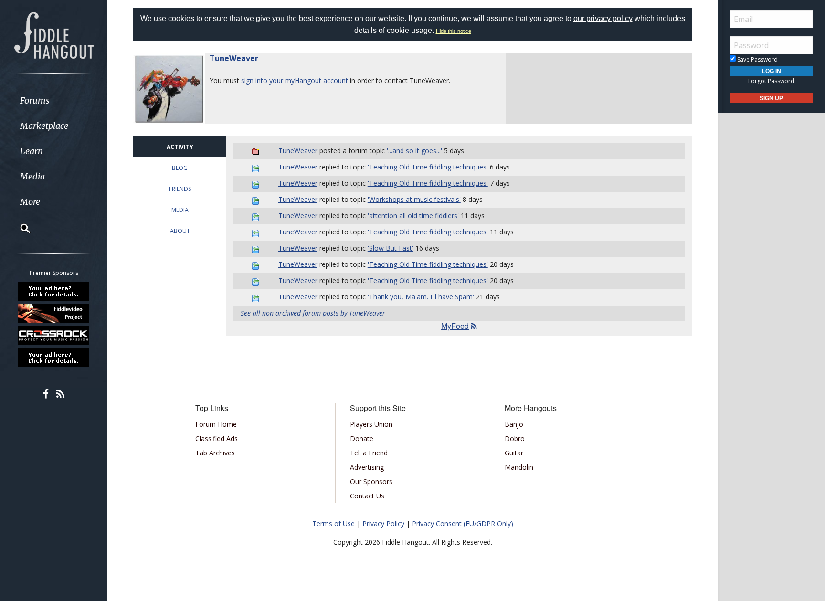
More (30, 201)
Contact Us (367, 495)
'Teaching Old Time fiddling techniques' (428, 166)
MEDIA (180, 210)
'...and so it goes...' (414, 150)
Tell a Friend (369, 452)
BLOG (180, 168)
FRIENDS (180, 189)
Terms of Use (333, 523)
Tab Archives (215, 452)
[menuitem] (53, 100)
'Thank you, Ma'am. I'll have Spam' (421, 296)
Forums (35, 100)
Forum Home (216, 424)
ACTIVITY (180, 147)
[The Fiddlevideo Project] (54, 313)
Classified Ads (216, 438)
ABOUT (180, 231)
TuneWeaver (234, 58)
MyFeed (455, 325)
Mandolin (519, 467)
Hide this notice (453, 31)
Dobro (515, 438)
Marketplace (44, 125)
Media (32, 176)
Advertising (367, 467)
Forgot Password (771, 81)
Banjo (514, 424)
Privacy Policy (383, 523)
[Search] (19, 228)
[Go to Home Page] (54, 34)
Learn (31, 151)
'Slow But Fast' (390, 248)
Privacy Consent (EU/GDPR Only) (462, 523)
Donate (361, 438)
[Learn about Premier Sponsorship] (54, 291)
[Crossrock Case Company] (54, 336)
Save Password (757, 59)
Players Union (371, 424)
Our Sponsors (371, 481)
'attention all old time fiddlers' (413, 215)
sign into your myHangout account (294, 80)
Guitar (514, 452)
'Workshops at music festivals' (414, 199)
